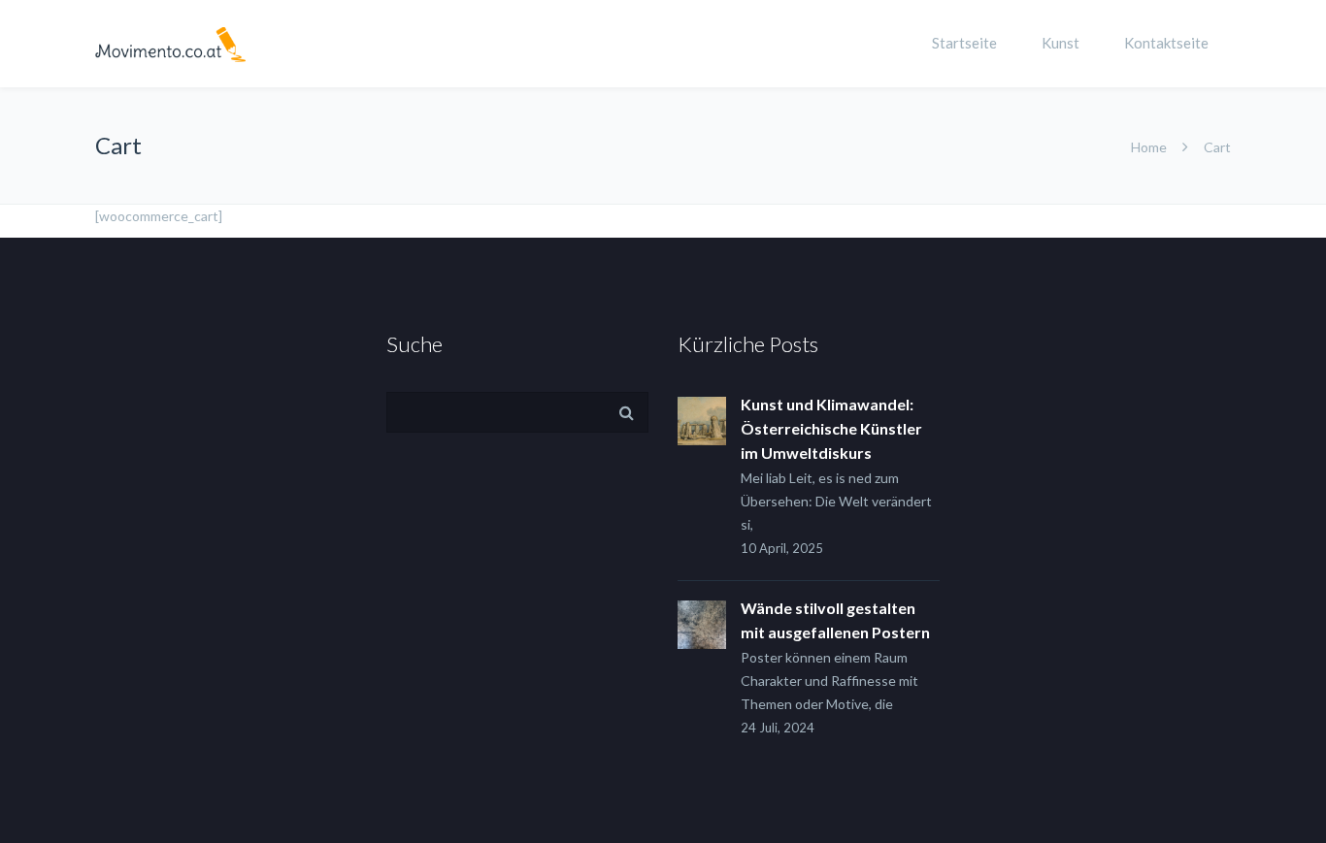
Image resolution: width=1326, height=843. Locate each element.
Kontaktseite (1166, 42)
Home (1149, 147)
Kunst (1060, 42)
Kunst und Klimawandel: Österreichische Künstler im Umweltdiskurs (831, 428)
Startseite (964, 42)
